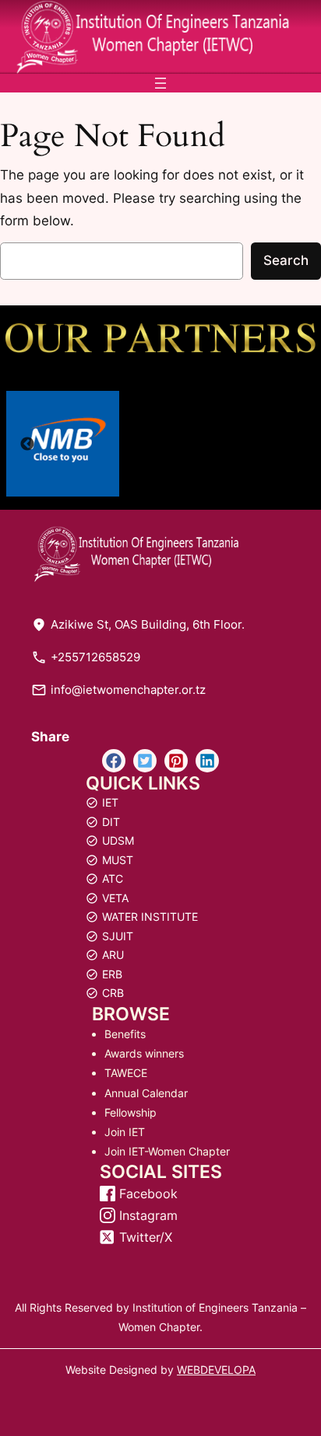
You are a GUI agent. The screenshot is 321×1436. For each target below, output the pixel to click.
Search (286, 260)
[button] (113, 760)
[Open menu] (160, 83)
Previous (27, 444)
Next (294, 444)
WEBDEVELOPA (216, 1369)
